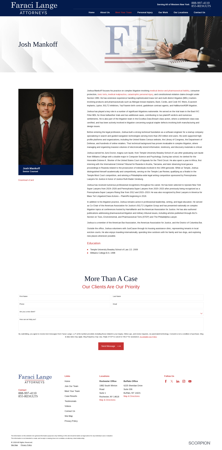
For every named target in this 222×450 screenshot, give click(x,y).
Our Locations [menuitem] (181, 12)
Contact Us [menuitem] (199, 12)
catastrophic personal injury (140, 94)
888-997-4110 (200, 2)
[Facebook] (165, 381)
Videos (68, 406)
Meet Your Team (72, 391)
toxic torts (102, 94)
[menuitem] (14, 445)
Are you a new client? (27, 312)
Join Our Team (71, 386)
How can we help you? (28, 319)
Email (115, 304)
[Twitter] (171, 381)
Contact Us (70, 411)
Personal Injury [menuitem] (145, 12)
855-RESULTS (201, 6)
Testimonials (70, 401)
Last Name (117, 296)
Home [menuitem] (91, 12)
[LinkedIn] (177, 381)
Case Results (71, 396)
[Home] (34, 8)
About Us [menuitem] (105, 12)
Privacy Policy (71, 421)
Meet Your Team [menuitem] (123, 12)
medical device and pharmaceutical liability (169, 91)
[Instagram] (183, 381)
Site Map (69, 416)
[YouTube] (189, 381)
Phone (22, 304)
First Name (24, 296)
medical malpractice (117, 94)
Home (67, 381)
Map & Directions (107, 400)
